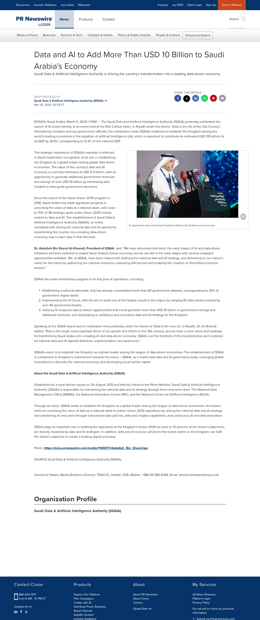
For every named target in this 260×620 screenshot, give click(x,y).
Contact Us (21, 607)
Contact (109, 19)
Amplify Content (84, 615)
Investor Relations (45, 5)
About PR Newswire (145, 594)
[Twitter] (26, 612)
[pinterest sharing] (213, 99)
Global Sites (141, 609)
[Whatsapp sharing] (204, 99)
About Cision (141, 598)
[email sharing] (222, 99)
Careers (138, 603)
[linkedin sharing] (195, 99)
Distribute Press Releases (90, 607)
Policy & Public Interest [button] (134, 35)
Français (163, 5)
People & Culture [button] (168, 35)
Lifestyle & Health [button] (100, 35)
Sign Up (211, 5)
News (64, 19)
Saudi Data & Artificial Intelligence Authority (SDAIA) (77, 510)
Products (86, 19)
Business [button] (49, 35)
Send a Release (232, 5)
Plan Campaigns (84, 598)
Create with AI (82, 603)
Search (234, 19)
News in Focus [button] (27, 35)
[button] (187, 184)
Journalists (67, 5)
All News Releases (204, 594)
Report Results (83, 611)
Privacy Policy (201, 603)
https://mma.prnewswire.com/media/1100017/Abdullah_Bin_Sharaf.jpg (96, 448)
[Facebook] (21, 612)
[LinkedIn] (16, 612)
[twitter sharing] (186, 99)
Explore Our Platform (87, 594)
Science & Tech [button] (71, 35)
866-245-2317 (27, 594)
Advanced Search (197, 35)
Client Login (194, 5)
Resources (23, 5)
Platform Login (201, 598)
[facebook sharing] (177, 99)
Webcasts (84, 5)
